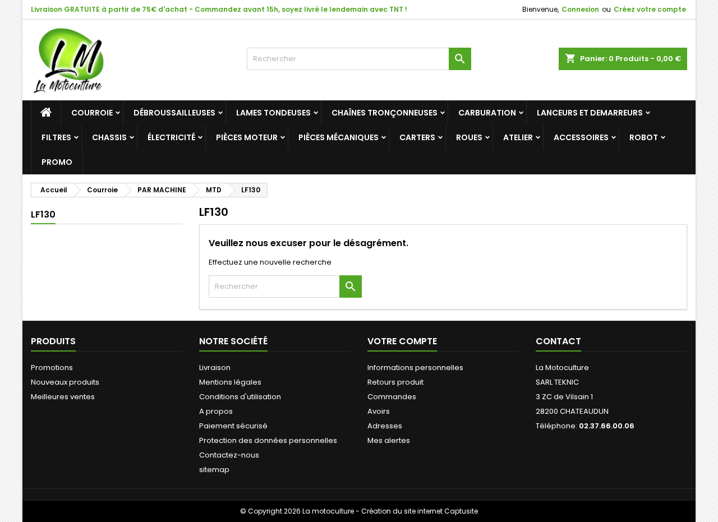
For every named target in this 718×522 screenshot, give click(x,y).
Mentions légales (230, 382)
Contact (558, 341)
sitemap (214, 469)
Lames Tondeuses (273, 112)
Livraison (215, 367)
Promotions (52, 367)
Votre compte (402, 341)
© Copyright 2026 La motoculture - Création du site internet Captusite (359, 511)
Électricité (171, 137)
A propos (216, 411)
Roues (469, 137)
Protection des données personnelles (268, 440)
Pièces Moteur (247, 137)
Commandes (391, 396)
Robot (643, 137)
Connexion (580, 9)
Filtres (56, 137)
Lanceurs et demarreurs (590, 112)
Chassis (109, 137)
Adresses (384, 426)
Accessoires (581, 137)
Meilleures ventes (63, 396)
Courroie (92, 112)
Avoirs (378, 411)
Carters (417, 137)
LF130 (43, 214)
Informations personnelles (415, 367)
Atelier (518, 137)
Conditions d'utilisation (240, 396)
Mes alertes (388, 440)
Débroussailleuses (174, 112)
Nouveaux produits (65, 382)
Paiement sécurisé (233, 426)
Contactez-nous (229, 455)
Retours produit (395, 382)
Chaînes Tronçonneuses (385, 112)
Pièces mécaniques (338, 137)
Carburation (487, 112)
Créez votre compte (650, 9)
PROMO (57, 162)
